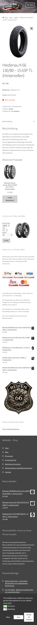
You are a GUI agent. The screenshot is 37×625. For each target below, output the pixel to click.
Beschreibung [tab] (7, 121)
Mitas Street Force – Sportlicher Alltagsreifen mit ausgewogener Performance (16, 583)
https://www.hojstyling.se (10, 429)
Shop (11, 17)
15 (12, 111)
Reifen (16, 17)
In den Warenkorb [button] (10, 199)
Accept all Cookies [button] (29, 617)
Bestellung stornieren (13, 464)
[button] (31, 28)
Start (6, 17)
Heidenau (16, 111)
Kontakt (8, 472)
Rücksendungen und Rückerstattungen (18, 468)
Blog (6, 452)
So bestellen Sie (10, 460)
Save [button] (18, 617)
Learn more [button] (7, 603)
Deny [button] (8, 617)
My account (9, 456)
